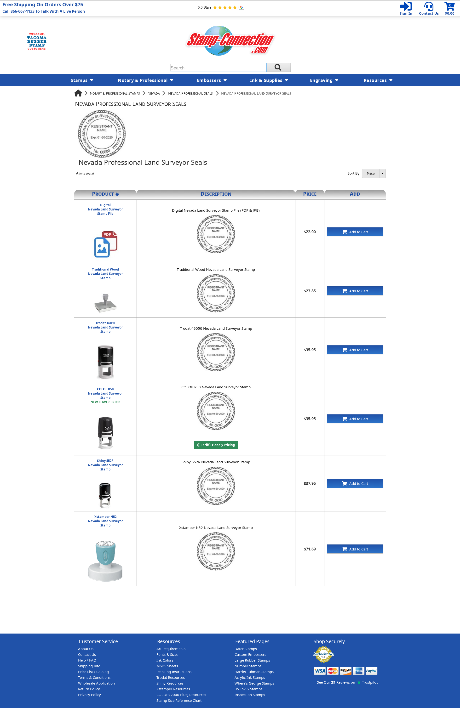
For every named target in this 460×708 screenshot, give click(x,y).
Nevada (154, 93)
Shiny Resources (169, 683)
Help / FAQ (87, 660)
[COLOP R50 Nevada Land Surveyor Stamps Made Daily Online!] (105, 417)
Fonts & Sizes (167, 654)
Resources (376, 80)
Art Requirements (170, 648)
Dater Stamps (246, 648)
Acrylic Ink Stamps (250, 677)
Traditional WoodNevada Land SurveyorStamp (105, 273)
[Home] (78, 93)
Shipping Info (89, 665)
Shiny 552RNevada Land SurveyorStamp (105, 465)
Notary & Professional (143, 80)
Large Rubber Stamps (252, 660)
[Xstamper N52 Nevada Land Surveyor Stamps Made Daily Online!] (105, 540)
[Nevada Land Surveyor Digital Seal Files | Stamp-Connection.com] (105, 229)
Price (371, 173)
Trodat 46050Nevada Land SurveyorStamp (105, 327)
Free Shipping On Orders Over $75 (43, 7)
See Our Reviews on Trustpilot (347, 682)
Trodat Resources (170, 677)
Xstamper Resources (173, 688)
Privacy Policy (89, 694)
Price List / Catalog (93, 671)
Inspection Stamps (250, 694)
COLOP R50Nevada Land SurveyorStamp (105, 395)
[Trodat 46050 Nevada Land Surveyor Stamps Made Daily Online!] (105, 347)
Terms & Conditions (94, 677)
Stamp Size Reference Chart (178, 700)
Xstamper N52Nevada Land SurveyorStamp (105, 521)
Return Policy (89, 688)
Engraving (322, 80)
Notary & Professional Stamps (115, 93)
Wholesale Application (96, 683)
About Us (85, 648)
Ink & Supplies (267, 80)
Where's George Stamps (254, 683)
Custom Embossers (250, 654)
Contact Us (429, 13)
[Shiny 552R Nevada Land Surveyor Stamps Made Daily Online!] (105, 484)
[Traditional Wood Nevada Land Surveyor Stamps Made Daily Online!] (105, 293)
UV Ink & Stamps (248, 688)
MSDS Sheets (167, 665)
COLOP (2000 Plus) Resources (181, 694)
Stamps (80, 80)
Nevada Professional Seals (190, 93)
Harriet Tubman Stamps (254, 671)
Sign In (406, 13)
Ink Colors (164, 660)
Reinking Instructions (173, 671)
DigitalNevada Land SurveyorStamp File (105, 209)
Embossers (209, 80)
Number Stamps (248, 665)
